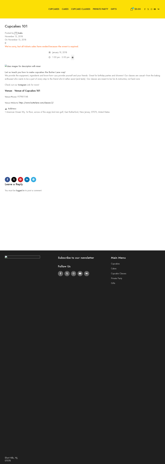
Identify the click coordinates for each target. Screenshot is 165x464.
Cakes (113, 268)
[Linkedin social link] (27, 179)
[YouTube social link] (155, 9)
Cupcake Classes (118, 273)
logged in (20, 190)
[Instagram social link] (151, 9)
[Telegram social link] (33, 179)
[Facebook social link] (144, 9)
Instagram (22, 84)
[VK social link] (158, 9)
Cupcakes (115, 263)
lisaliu (20, 33)
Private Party (116, 278)
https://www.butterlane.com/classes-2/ (36, 102)
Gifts (113, 283)
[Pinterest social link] (20, 179)
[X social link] (148, 9)
